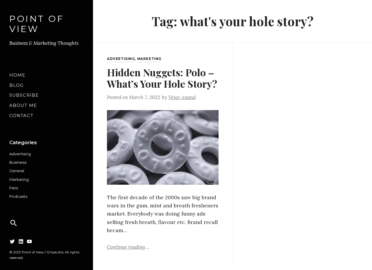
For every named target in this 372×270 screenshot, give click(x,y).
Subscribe (24, 95)
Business (17, 162)
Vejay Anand (182, 97)
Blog (16, 85)
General (16, 170)
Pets (13, 188)
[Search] (13, 223)
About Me (23, 105)
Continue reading (128, 246)
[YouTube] (29, 241)
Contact (21, 115)
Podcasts (18, 196)
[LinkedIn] (21, 241)
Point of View (36, 24)
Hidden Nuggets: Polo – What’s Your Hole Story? (162, 78)
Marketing (19, 179)
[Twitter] (12, 241)
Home (17, 75)
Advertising (20, 153)
